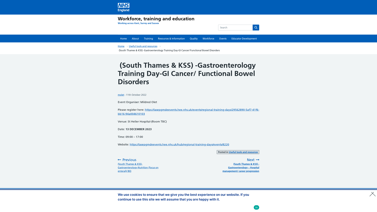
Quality (194, 38)
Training (148, 38)
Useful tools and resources (143, 46)
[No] (373, 192)
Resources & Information (171, 38)
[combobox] (235, 27)
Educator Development (244, 38)
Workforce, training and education (156, 18)
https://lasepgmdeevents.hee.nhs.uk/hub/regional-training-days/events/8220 (179, 144)
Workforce (208, 38)
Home (123, 38)
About (135, 38)
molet (121, 94)
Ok (256, 207)
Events (222, 38)
